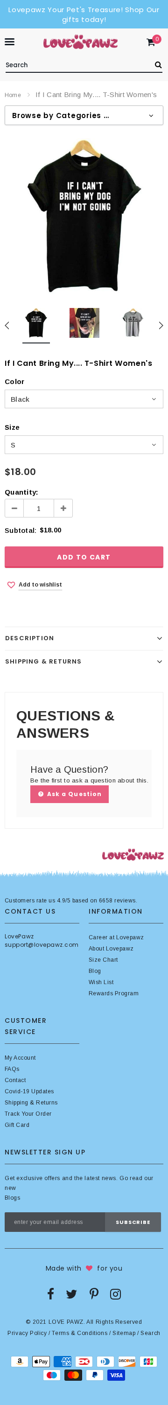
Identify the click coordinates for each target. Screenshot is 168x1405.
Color (14, 381)
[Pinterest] (94, 1294)
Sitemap (123, 1333)
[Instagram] (115, 1294)
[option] (84, 216)
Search (150, 1333)
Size (12, 427)
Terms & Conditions (79, 1333)
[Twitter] (72, 1294)
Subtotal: (20, 530)
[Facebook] (50, 1294)
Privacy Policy (27, 1333)
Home (13, 95)
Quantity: (21, 492)
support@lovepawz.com (42, 945)
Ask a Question (73, 794)
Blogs (12, 1198)
